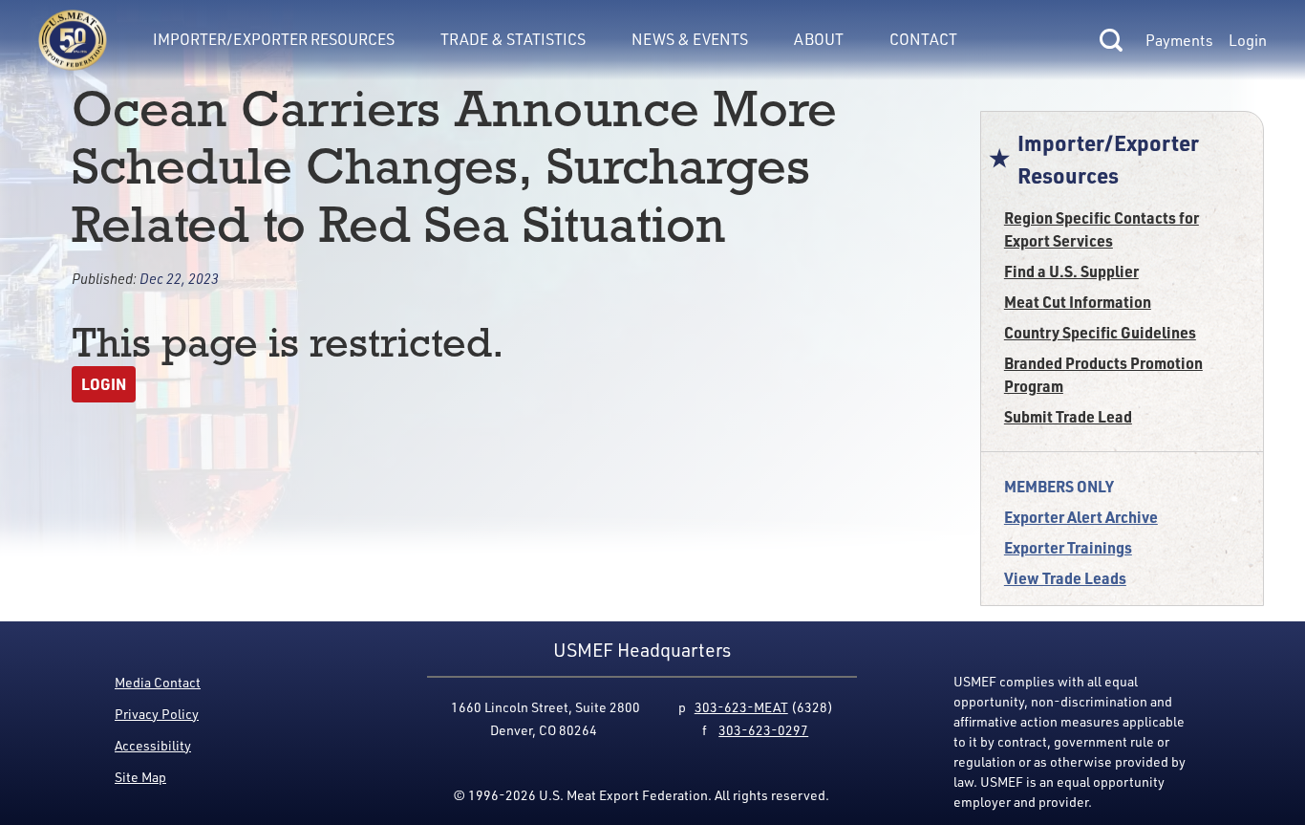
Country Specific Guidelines (1100, 332)
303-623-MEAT (741, 707)
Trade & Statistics (513, 39)
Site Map (140, 777)
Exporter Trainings (1068, 547)
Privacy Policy (157, 714)
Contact (923, 39)
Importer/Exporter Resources (274, 39)
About (819, 39)
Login (1248, 40)
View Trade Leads (1065, 578)
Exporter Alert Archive (1081, 517)
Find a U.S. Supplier (1071, 271)
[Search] (1111, 40)
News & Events (689, 39)
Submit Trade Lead (1068, 416)
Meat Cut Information (1077, 302)
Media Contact (158, 682)
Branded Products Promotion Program (1103, 374)
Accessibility (153, 745)
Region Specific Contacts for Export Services (1101, 228)
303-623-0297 (763, 730)
